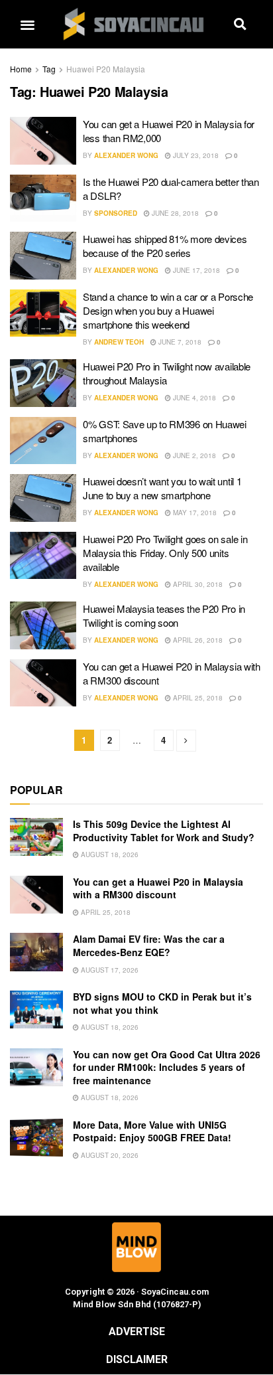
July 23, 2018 (195, 155)
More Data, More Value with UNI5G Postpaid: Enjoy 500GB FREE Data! (152, 1131)
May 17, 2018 (194, 512)
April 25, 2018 (197, 697)
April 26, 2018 (197, 640)
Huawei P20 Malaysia (105, 68)
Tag (49, 68)
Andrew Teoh (119, 342)
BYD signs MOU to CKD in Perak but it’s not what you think (162, 1003)
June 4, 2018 (193, 397)
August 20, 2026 (108, 1155)
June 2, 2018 (193, 455)
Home (21, 68)
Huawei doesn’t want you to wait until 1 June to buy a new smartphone (162, 488)
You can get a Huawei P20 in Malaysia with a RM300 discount (158, 888)
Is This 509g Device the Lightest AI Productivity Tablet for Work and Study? (163, 830)
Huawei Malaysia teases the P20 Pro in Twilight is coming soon (164, 615)
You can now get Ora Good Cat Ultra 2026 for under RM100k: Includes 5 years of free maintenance (166, 1067)
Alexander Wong (126, 155)
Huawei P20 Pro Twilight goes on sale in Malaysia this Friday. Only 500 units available (165, 553)
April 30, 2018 (197, 584)
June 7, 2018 (178, 342)
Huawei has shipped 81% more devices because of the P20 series (165, 246)
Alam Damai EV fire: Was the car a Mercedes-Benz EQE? (149, 945)
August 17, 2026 (108, 970)
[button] (27, 24)
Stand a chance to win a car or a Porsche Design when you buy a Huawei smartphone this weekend (168, 310)
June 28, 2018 (174, 213)
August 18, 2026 (108, 854)
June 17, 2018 (195, 270)
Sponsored (115, 213)
